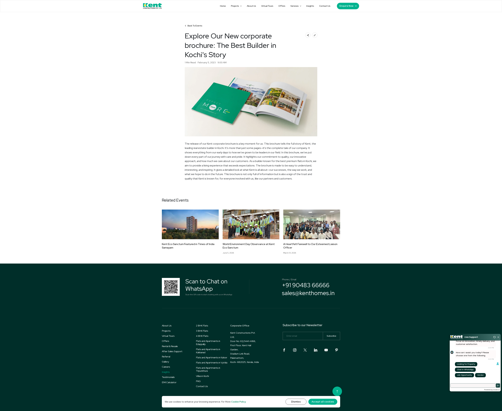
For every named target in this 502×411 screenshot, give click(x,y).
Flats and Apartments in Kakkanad (208, 351)
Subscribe (331, 336)
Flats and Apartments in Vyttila (211, 362)
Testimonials (168, 377)
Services (294, 6)
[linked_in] (315, 350)
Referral (166, 356)
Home (223, 6)
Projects (235, 6)
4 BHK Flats (202, 335)
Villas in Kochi (202, 376)
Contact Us (324, 6)
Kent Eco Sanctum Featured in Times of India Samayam (188, 245)
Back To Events (195, 25)
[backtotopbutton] (337, 391)
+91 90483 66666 (305, 285)
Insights (310, 6)
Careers (166, 366)
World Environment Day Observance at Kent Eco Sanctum (249, 245)
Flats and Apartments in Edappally (208, 342)
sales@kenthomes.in (308, 293)
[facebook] (284, 350)
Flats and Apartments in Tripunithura (208, 369)
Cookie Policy (238, 401)
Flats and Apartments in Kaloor (211, 357)
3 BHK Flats (202, 330)
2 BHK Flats (202, 325)
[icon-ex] (305, 350)
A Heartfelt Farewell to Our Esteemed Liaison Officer (310, 245)
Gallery (165, 361)
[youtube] (326, 350)
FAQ (198, 381)
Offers (281, 6)
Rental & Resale (170, 346)
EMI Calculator (169, 382)
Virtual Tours (267, 6)
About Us (251, 6)
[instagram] (294, 350)
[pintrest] (336, 350)
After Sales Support (172, 351)
